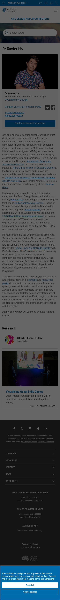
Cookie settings (30, 591)
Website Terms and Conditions (40, 579)
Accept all (30, 585)
